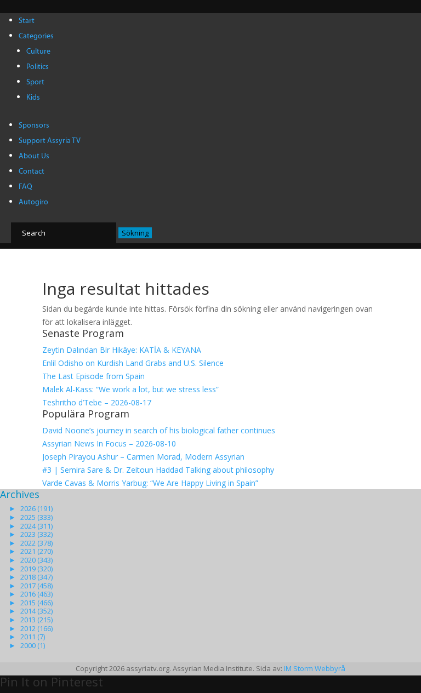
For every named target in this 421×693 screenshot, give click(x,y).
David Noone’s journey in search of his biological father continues (158, 430)
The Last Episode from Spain (93, 376)
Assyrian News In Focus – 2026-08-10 (109, 443)
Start (27, 21)
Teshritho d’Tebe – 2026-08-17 (96, 402)
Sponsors (34, 126)
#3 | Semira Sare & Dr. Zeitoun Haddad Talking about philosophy (158, 470)
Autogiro (33, 202)
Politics (37, 67)
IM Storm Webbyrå (314, 668)
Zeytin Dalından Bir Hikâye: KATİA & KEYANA (121, 350)
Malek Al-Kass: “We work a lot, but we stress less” (130, 389)
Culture (38, 52)
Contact (31, 172)
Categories (36, 36)
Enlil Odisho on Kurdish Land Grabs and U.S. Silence (133, 363)
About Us (34, 156)
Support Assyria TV (50, 141)
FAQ (25, 187)
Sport (35, 82)
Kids (33, 98)
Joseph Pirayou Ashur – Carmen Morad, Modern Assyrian (143, 456)
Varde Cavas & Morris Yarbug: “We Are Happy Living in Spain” (150, 483)
